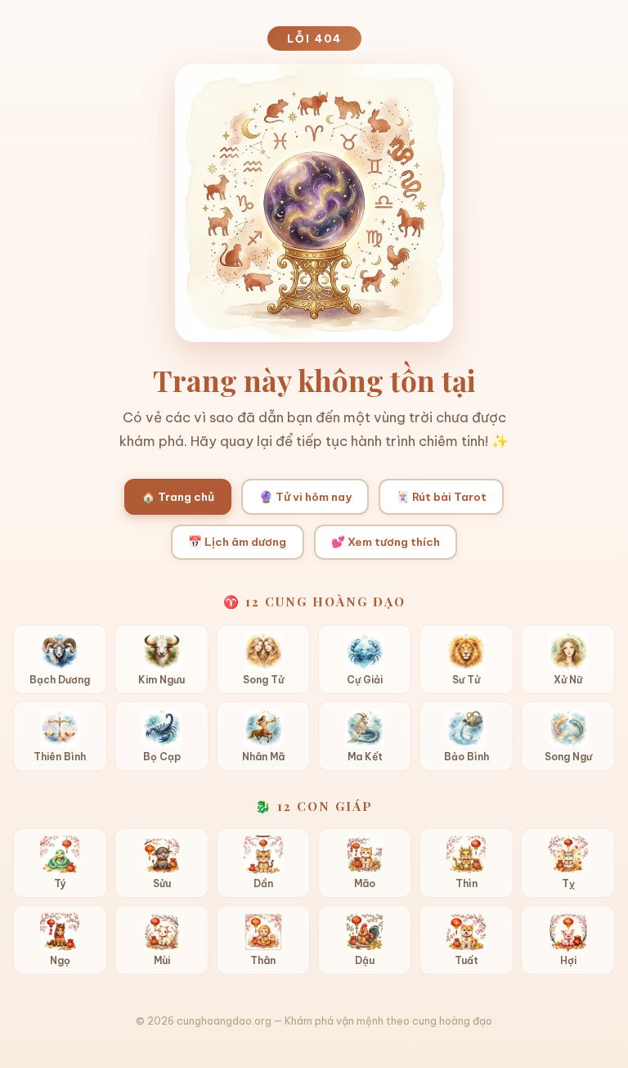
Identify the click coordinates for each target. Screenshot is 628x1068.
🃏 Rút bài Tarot (441, 496)
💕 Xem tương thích (385, 541)
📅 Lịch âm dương (237, 541)
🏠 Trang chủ (177, 496)
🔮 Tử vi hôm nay (305, 496)
